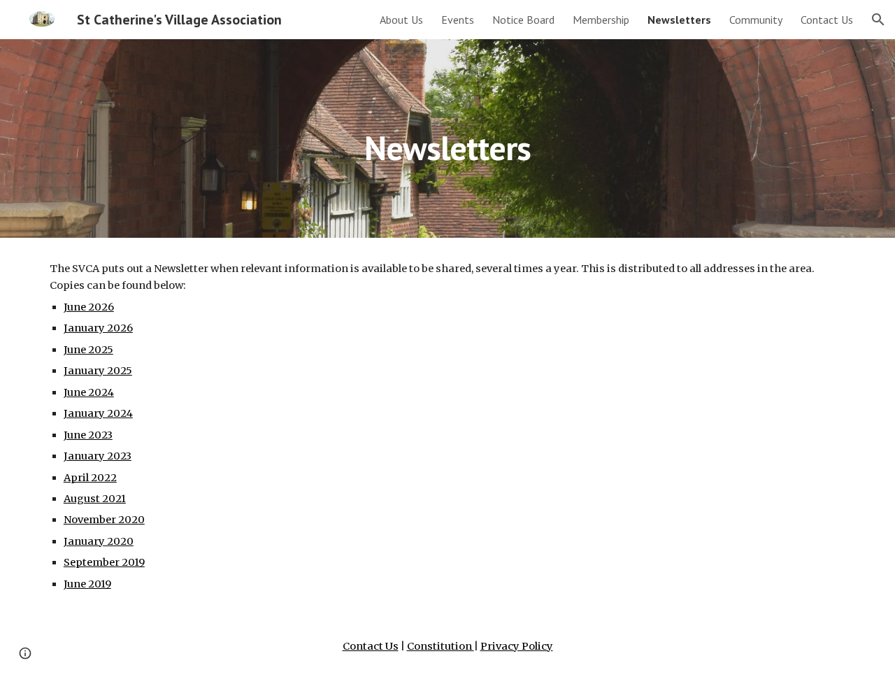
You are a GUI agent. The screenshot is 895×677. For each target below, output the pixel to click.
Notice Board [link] (523, 20)
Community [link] (755, 20)
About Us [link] (401, 20)
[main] (447, 138)
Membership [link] (601, 20)
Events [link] (457, 20)
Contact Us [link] (827, 20)
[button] (878, 19)
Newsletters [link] (679, 20)
